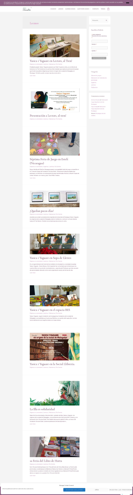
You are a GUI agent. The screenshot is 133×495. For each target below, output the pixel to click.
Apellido (94, 51)
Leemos (45, 64)
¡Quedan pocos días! (42, 211)
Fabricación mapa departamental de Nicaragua (99, 102)
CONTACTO (95, 9)
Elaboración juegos (96, 75)
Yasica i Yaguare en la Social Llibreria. (52, 364)
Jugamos (46, 166)
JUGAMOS (53, 9)
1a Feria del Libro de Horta (46, 461)
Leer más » (33, 75)
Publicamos (52, 64)
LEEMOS (60, 9)
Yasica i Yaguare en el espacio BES (50, 310)
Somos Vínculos (95, 100)
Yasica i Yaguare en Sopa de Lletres (50, 258)
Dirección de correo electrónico (99, 36)
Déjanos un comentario (36, 64)
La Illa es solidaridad (42, 409)
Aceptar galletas (74, 490)
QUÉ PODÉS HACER (83, 9)
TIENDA (103, 9)
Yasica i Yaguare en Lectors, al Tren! (51, 61)
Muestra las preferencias (120, 490)
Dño (97, 490)
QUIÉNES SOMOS (70, 9)
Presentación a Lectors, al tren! (48, 115)
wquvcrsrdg (94, 106)
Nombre (94, 44)
